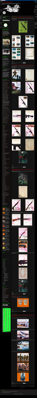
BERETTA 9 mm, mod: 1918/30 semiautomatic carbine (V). (5, 94)
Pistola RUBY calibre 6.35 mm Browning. (7, 208)
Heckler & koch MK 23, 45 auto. (5, 82)
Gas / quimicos (4, 190)
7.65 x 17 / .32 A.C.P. (4, 171)
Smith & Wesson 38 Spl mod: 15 (6, 117)
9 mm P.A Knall (4, 174)
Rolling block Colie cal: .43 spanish (6, 80)
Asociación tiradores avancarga (5, 288)
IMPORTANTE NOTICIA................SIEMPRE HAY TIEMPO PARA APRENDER (6, 194)
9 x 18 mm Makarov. (4, 175)
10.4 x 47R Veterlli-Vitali (5, 146)
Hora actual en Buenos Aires (5, 27)
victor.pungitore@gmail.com (5, 35)
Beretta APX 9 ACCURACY (5, 84)
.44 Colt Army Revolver (5, 143)
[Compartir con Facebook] (24, 311)
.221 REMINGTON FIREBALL (5, 130)
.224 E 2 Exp (4, 132)
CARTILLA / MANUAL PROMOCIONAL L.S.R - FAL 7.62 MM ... (6, 274)
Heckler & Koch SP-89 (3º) (5, 91)
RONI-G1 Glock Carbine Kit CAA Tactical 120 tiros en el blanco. (6, 107)
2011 (3, 284)
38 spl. (3, 156)
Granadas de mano (4, 192)
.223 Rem (3, 131)
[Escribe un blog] (23, 311)
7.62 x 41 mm (4, 169)
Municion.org (4, 300)
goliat (3, 191)
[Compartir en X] (24, 311)
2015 (3, 266)
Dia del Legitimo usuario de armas (6, 187)
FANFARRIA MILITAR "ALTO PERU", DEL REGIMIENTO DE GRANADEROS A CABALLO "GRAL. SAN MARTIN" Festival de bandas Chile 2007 (6, 102)
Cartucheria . (4, 291)
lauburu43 (4, 298)
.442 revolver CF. (4, 144)
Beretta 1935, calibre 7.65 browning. (7, 216)
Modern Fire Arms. (4, 299)
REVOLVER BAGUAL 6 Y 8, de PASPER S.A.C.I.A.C (7, 247)
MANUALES (14, 63)
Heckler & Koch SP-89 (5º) (5, 89)
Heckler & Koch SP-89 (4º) (5, 90)
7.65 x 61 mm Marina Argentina (5, 173)
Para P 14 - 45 (4, 81)
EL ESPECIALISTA (7, 2)
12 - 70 (3, 148)
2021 (3, 262)
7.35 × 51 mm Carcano (5, 168)
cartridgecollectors (4, 290)
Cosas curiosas (4, 186)
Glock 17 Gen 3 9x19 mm (5, 113)
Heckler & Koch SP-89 (5, 93)
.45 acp (3, 145)
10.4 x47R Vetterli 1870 (5, 147)
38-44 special (4, 157)
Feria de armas (4, 188)
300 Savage (4, 155)
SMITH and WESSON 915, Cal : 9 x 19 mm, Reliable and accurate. (7, 225)
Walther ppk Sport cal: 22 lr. (5, 85)
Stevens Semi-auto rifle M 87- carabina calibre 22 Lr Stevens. (7, 212)
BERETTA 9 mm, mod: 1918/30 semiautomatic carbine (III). (5, 97)
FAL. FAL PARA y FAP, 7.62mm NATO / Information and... (6, 276)
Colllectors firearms (4, 292)
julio (4, 270)
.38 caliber (4, 141)
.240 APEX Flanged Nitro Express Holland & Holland (6, 134)
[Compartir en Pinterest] (25, 311)
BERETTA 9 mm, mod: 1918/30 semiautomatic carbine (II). (5, 98)
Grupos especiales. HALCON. (5, 193)
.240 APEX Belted (4, 133)
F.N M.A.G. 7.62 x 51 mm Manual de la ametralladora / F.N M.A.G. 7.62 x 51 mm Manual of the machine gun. (6, 238)
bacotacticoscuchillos (5, 289)
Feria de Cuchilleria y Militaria (5, 189)
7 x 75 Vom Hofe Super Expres (5, 167)
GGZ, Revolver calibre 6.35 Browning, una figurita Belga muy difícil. (7, 243)
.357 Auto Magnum (4, 140)
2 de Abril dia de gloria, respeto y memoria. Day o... (6, 280)
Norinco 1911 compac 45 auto (5, 83)
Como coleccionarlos (4, 185)
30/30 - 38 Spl (4, 154)
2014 (3, 267)
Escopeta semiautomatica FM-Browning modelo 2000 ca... (6, 277)
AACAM (3, 287)
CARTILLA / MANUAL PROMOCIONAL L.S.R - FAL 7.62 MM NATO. (21, 17)
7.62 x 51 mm (4, 170)
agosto (4, 269)
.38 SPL (3, 142)
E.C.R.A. (3, 293)
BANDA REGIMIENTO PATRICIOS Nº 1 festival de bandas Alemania (6, 104)
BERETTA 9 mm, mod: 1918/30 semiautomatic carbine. (5, 100)
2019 (3, 263)
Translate (7, 305)
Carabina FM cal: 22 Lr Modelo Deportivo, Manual (7, 234)
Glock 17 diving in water (5, 86)
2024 (3, 260)
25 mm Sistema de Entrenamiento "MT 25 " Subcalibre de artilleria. (6, 153)
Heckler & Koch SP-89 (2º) (5, 92)
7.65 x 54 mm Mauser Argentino (6, 172)
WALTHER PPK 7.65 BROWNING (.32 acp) (7, 229)
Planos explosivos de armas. (5, 301)
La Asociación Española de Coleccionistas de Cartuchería (5, 297)
